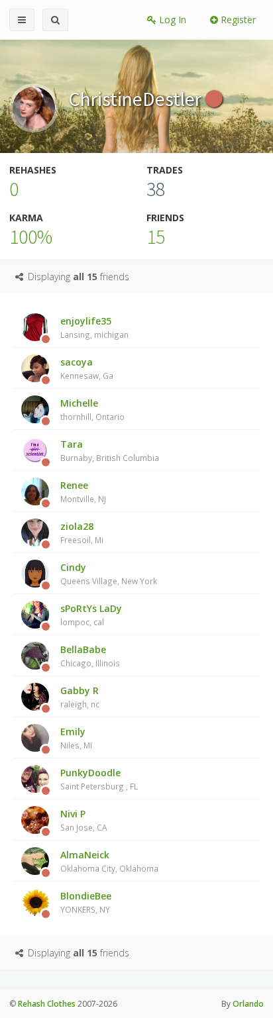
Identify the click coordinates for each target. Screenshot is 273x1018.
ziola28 (81, 532)
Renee (83, 491)
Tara (109, 450)
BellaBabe (90, 655)
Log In (171, 19)
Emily (76, 737)
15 (155, 236)
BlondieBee (85, 902)
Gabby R (79, 696)
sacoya (86, 368)
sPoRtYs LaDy (91, 614)
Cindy (108, 573)
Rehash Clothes (47, 1003)
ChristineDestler (136, 98)
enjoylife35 (94, 327)
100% (30, 236)
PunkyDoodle (99, 778)
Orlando (248, 1003)
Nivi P (83, 820)
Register (237, 19)
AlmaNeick (109, 861)
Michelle (92, 409)
